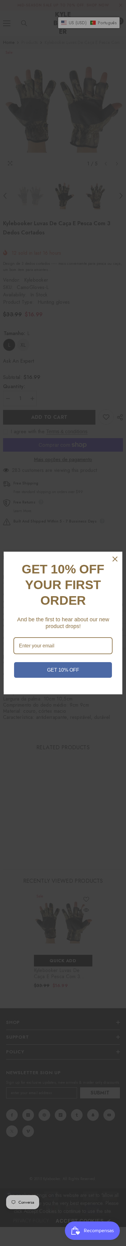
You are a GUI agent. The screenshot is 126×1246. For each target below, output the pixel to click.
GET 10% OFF (63, 670)
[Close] (115, 559)
